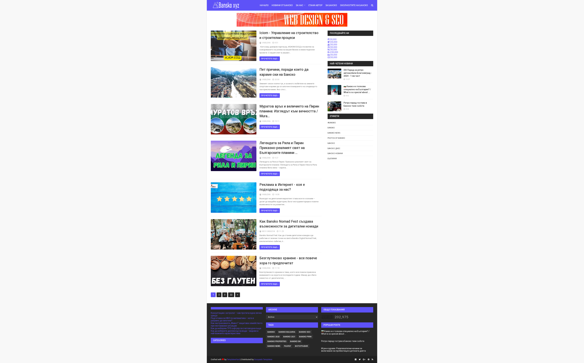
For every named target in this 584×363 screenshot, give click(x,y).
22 (231, 295)
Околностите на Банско (354, 5)
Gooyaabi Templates (263, 359)
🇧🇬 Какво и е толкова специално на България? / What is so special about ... (357, 89)
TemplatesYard (233, 359)
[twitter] (359, 359)
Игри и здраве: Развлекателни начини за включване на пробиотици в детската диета (343, 349)
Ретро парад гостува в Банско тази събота (342, 341)
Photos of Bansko (336, 138)
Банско (331, 143)
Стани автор (315, 5)
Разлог (287, 346)
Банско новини (335, 153)
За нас (299, 5)
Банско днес (334, 148)
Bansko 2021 (289, 337)
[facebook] (355, 359)
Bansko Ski (295, 341)
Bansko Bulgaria (287, 332)
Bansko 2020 (274, 337)
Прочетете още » (269, 58)
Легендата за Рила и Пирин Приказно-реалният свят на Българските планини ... (282, 148)
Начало (264, 5)
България (332, 159)
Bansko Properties (277, 341)
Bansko (331, 128)
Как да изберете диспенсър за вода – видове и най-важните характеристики (234, 332)
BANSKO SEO (304, 332)
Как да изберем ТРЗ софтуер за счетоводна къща (236, 328)
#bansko (332, 123)
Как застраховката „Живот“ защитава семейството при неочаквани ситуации (236, 324)
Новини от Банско (282, 5)
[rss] (372, 359)
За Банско (331, 5)
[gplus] (364, 359)
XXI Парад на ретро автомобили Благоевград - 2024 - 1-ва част (358, 73)
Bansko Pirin (305, 337)
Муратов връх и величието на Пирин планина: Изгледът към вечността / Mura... (289, 111)
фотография (301, 346)
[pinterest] (368, 359)
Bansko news (334, 133)
